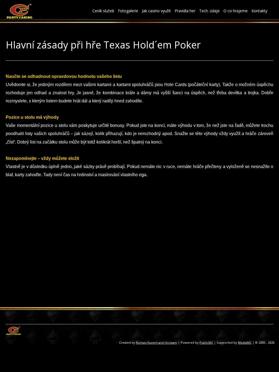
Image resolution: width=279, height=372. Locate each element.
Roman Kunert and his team (156, 342)
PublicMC (206, 342)
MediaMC (244, 342)
